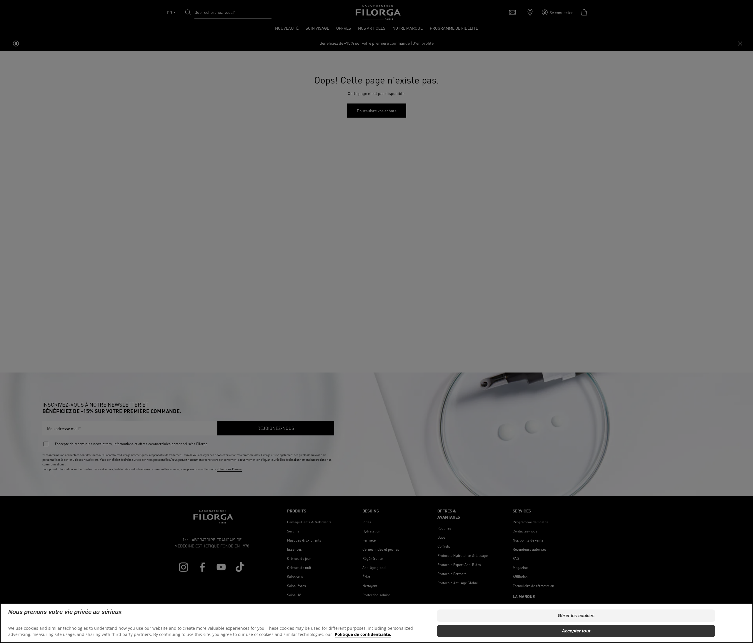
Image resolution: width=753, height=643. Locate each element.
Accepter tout (576, 630)
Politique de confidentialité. (363, 634)
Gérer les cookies (576, 615)
